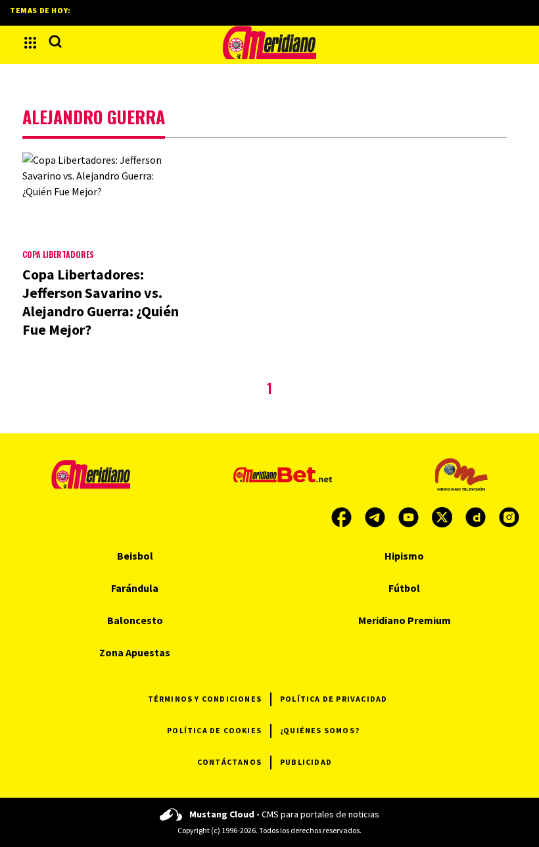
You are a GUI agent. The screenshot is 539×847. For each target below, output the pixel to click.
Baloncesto (135, 620)
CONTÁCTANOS (229, 762)
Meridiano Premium (404, 620)
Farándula (134, 587)
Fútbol (404, 587)
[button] (30, 43)
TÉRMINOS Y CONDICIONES (205, 699)
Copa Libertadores (58, 254)
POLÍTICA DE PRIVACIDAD (333, 699)
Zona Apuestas (134, 652)
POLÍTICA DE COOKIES (214, 730)
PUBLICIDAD (306, 762)
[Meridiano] (269, 42)
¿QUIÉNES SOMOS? (320, 730)
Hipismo (404, 555)
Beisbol (135, 555)
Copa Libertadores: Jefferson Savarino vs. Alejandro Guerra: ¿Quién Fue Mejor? (100, 302)
